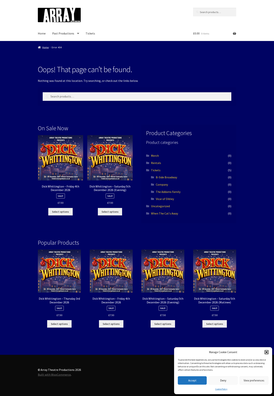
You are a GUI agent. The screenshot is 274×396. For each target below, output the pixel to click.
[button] (266, 352)
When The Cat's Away (164, 213)
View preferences (254, 380)
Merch (155, 155)
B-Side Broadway (166, 177)
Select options (60, 211)
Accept (192, 380)
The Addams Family (168, 192)
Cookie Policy (221, 389)
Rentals (156, 163)
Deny (223, 380)
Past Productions (63, 33)
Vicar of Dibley (165, 199)
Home (42, 33)
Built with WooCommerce (54, 374)
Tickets (90, 33)
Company (162, 184)
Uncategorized (160, 206)
